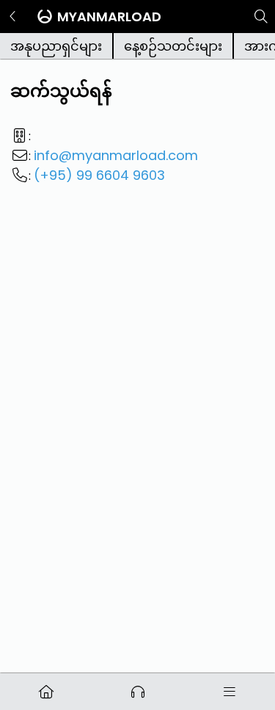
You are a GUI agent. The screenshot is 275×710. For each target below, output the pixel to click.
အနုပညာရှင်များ (56, 46)
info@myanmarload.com (116, 155)
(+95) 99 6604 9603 (99, 175)
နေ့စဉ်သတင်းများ (173, 46)
